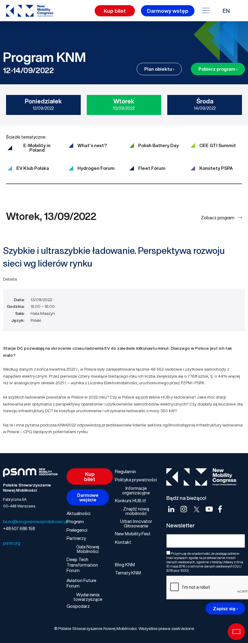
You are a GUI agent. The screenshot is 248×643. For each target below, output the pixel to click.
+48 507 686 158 (19, 528)
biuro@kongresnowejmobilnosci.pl (35, 521)
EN (226, 11)
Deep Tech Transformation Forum (82, 565)
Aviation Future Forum (81, 583)
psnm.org (11, 543)
